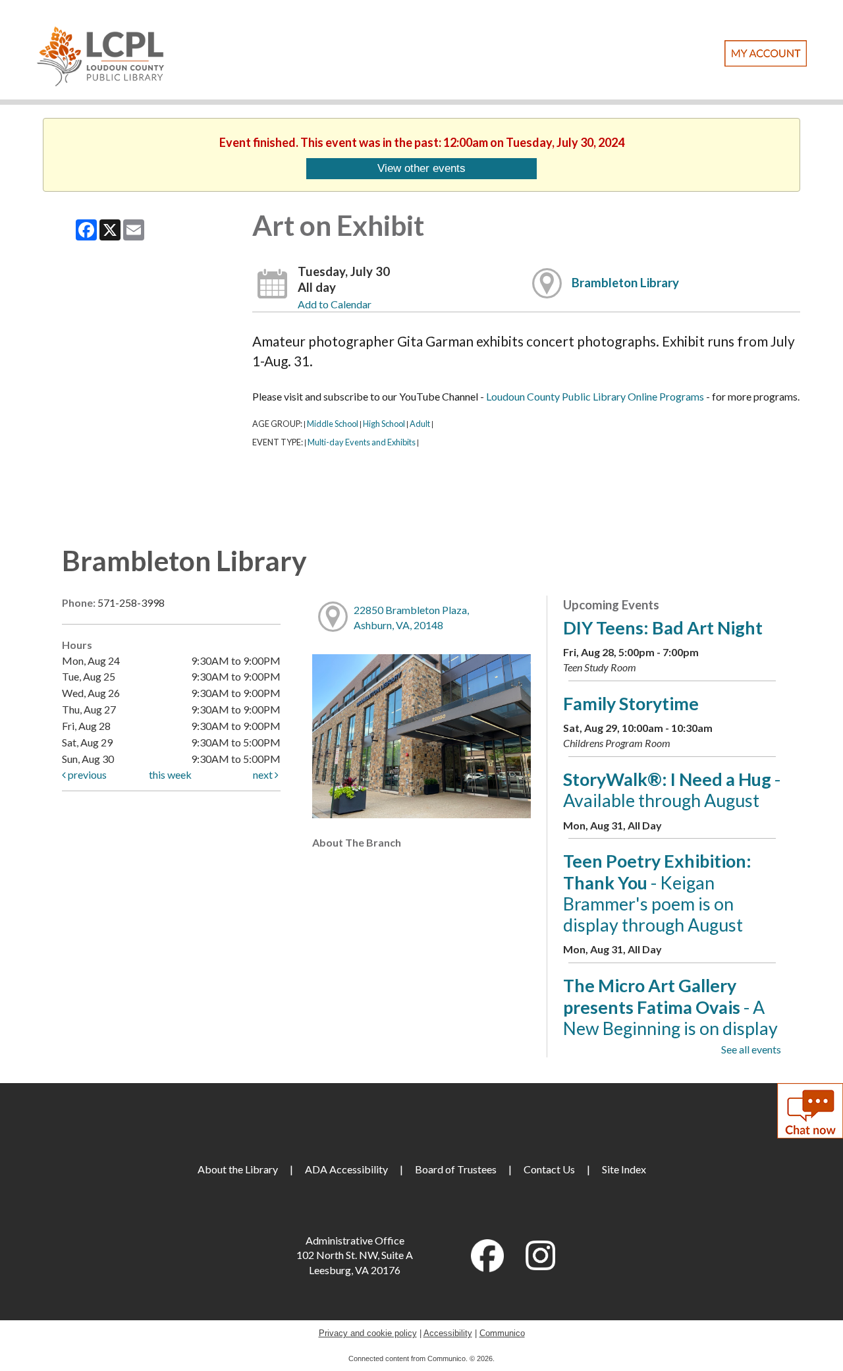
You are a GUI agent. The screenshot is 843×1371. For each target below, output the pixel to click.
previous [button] (86, 774)
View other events (421, 168)
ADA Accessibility (346, 1169)
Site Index (624, 1169)
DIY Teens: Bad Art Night (663, 627)
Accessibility (447, 1333)
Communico (502, 1333)
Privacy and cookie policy (368, 1333)
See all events (751, 1049)
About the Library (238, 1169)
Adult (420, 423)
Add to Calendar (334, 304)
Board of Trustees (456, 1169)
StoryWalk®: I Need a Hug (671, 789)
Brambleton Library (625, 282)
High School (384, 423)
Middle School (332, 423)
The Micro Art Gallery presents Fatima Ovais (670, 1017)
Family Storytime (631, 703)
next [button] (264, 774)
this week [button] (170, 774)
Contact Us (549, 1169)
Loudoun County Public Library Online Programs (595, 396)
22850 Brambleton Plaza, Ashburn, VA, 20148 (411, 617)
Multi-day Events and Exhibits (362, 442)
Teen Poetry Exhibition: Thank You (657, 893)
